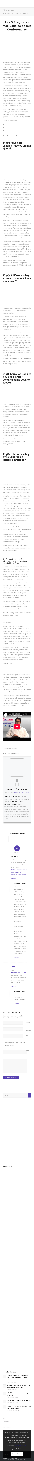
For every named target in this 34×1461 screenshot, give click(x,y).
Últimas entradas (8, 10)
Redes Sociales (7, 1428)
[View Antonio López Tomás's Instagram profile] (19, 780)
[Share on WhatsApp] (17, 839)
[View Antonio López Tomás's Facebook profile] (6, 780)
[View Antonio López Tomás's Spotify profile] (23, 780)
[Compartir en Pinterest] (23, 839)
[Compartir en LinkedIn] (28, 839)
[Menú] (28, 3)
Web (27, 1035)
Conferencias (6, 1425)
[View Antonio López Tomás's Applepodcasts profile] (27, 780)
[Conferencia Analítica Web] (17, 48)
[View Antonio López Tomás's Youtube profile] (15, 780)
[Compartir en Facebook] (5, 839)
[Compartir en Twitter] (11, 839)
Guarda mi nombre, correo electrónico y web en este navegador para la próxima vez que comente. (15, 1043)
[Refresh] (16, 1046)
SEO (4, 1419)
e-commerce (6, 1421)
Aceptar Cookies (17, 1454)
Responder (13, 878)
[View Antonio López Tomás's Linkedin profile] (17, 784)
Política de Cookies (21, 1445)
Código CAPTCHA (28, 1051)
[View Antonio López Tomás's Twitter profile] (10, 780)
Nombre (28, 1023)
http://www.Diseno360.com (18, 972)
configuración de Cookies (16, 1449)
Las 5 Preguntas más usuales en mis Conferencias (17, 26)
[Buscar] (24, 3)
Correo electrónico (29, 1030)
